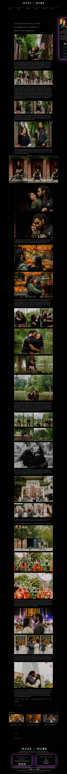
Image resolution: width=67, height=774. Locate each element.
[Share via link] (22, 705)
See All (57, 712)
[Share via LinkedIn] (19, 705)
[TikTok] (25, 764)
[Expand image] (19, 78)
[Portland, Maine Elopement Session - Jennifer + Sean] (50, 718)
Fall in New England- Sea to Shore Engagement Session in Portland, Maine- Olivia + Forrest (33, 724)
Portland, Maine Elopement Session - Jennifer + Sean (49, 724)
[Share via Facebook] (14, 705)
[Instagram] (65, 44)
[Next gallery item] (56, 169)
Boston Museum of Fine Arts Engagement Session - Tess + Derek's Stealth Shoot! (16, 724)
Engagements (16, 701)
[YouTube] (22, 764)
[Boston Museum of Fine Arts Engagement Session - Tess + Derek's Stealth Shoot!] (16, 718)
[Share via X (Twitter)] (17, 705)
